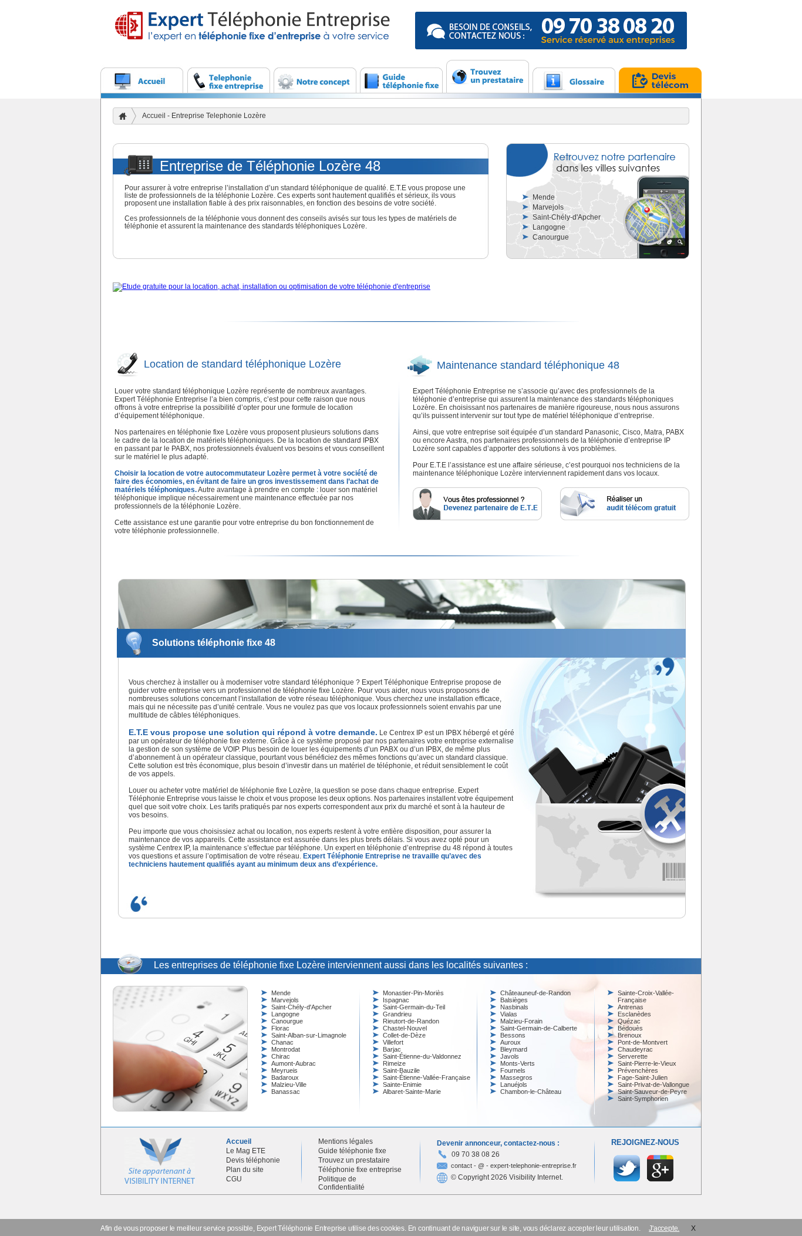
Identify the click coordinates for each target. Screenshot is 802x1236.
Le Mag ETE (245, 1151)
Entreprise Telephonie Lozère (218, 116)
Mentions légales (345, 1141)
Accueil (154, 116)
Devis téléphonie (253, 1160)
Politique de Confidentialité (341, 1183)
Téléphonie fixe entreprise (360, 1170)
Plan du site (245, 1170)
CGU (234, 1179)
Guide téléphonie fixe (352, 1151)
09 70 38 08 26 (475, 1154)
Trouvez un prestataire (354, 1160)
